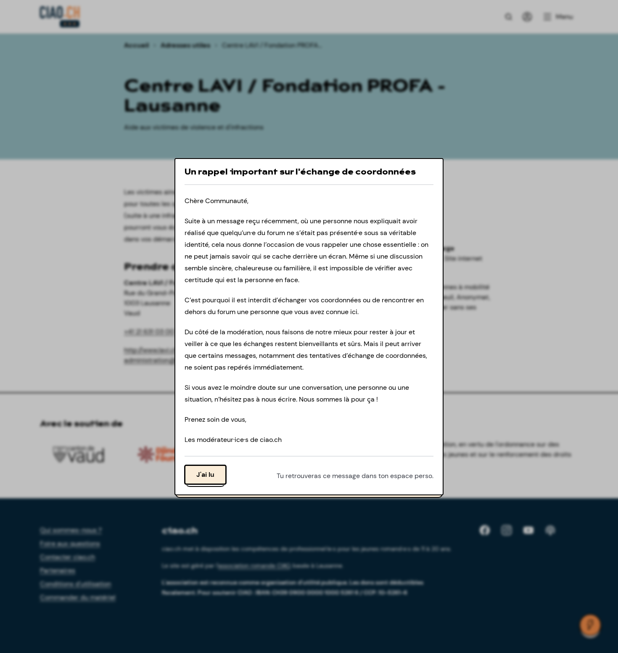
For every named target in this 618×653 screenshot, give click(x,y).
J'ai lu (205, 474)
